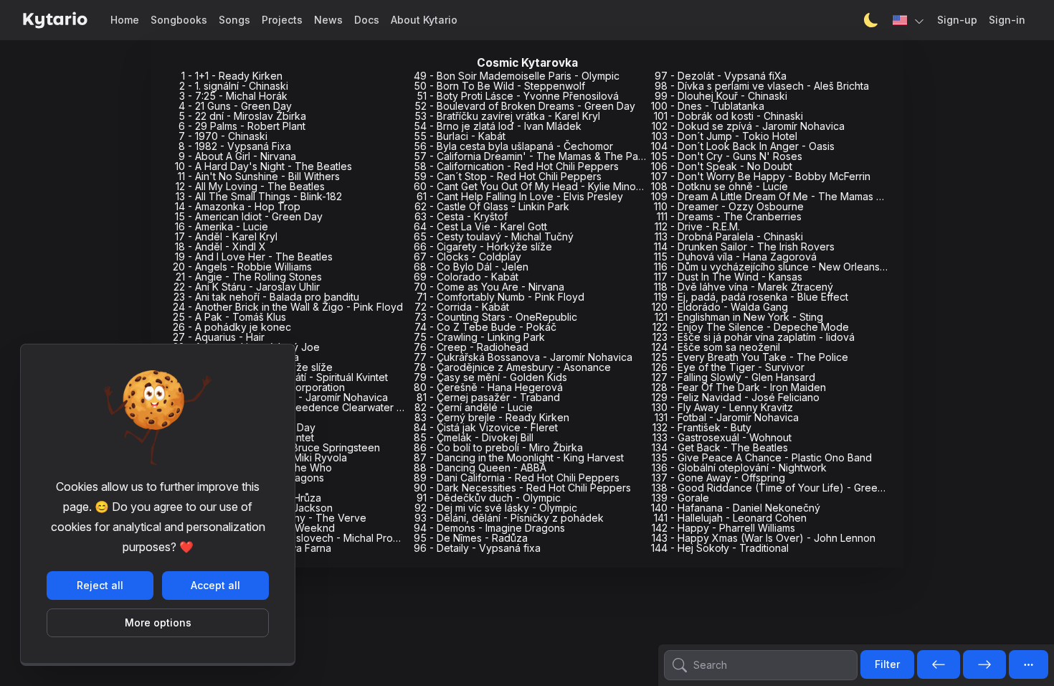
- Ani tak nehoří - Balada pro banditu (266, 297)
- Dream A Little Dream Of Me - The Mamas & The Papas (794, 196)
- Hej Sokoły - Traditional (720, 548)
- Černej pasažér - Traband (488, 397)
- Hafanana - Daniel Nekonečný (735, 508)
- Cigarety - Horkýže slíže (483, 246)
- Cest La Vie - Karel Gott (480, 226)
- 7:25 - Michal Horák (233, 96)
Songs (234, 20)
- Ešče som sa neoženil (716, 347)
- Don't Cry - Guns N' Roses (726, 156)
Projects (282, 20)
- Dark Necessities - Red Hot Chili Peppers (522, 487)
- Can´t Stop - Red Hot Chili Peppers (508, 176)
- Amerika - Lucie (221, 226)
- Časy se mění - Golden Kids (490, 377)
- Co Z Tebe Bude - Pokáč (485, 327)
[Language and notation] (909, 20)
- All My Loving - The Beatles (250, 186)
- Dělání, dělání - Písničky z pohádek (509, 518)
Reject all (100, 585)
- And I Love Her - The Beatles (254, 256)
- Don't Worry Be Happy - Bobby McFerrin (760, 176)
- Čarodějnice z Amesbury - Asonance (512, 367)
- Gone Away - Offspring (718, 477)
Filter (887, 664)
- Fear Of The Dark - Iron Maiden (739, 387)
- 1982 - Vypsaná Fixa (235, 146)
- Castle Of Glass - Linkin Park (491, 206)
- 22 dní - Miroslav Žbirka (242, 116)
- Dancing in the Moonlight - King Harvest (519, 457)
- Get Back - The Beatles (720, 447)
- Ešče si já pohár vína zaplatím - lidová (753, 337)
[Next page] (984, 665)
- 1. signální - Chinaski (233, 86)
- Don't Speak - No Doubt (721, 166)
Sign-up (957, 20)
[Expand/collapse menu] (1028, 664)
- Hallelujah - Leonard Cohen (730, 518)
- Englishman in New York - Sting (739, 317)
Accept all (215, 585)
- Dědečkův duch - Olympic (489, 498)
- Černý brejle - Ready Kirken (491, 417)
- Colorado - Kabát (466, 277)
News (328, 20)
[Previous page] (938, 665)
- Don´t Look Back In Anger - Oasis (743, 146)
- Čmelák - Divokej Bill (473, 437)
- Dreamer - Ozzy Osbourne (729, 206)
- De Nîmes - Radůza (471, 538)
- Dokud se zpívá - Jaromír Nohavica (748, 126)
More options (158, 622)
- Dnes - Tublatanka (707, 106)
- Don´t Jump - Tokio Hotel (724, 136)
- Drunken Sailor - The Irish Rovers (744, 246)
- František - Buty (701, 427)
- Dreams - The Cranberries (729, 216)
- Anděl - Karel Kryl (226, 236)
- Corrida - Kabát (461, 307)
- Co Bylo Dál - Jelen (471, 266)
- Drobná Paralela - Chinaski (729, 236)
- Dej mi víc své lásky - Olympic (495, 508)
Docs (366, 20)
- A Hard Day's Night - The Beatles (263, 166)
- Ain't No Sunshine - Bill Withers (259, 176)
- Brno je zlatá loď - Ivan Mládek (497, 126)
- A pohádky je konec (232, 327)
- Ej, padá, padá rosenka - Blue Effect (751, 297)
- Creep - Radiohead (471, 347)
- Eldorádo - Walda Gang (720, 307)
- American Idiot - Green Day (249, 216)
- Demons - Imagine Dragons (489, 528)
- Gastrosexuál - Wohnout (722, 437)
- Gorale (680, 498)
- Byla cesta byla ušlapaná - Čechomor (513, 146)
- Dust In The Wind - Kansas (728, 277)
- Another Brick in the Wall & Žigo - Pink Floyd (288, 307)
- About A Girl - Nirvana (237, 156)
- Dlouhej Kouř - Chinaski (721, 96)
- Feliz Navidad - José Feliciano (736, 397)
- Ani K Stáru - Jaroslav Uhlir (247, 287)
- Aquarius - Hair (219, 337)
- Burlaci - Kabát (459, 136)
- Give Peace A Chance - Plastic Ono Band (762, 457)
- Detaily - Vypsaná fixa (477, 548)
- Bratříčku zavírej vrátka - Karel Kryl (507, 116)
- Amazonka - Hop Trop (237, 206)
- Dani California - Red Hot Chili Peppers (516, 477)
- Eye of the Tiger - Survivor (728, 367)
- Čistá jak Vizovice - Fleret (486, 427)
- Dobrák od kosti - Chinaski (728, 116)
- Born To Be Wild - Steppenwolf (499, 86)
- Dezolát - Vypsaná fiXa (721, 76)
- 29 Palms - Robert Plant (242, 126)
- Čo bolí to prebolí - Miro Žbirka (498, 447)
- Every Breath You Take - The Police (750, 357)
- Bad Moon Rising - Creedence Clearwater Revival (302, 407)
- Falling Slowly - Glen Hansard (733, 377)
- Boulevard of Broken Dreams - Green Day (524, 106)
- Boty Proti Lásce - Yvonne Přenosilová (518, 96)
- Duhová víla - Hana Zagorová (735, 256)
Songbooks (179, 20)
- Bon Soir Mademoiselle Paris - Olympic (516, 76)
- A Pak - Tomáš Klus (229, 317)
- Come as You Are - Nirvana (489, 287)
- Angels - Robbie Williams (242, 266)
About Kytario (424, 20)
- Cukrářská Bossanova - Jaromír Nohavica (523, 357)
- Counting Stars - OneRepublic (495, 317)
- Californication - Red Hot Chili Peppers (516, 166)
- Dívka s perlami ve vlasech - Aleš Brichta (762, 86)
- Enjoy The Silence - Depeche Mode (750, 327)
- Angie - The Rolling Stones (249, 277)
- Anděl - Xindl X (220, 246)
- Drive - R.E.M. (697, 226)
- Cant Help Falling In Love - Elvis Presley (520, 196)
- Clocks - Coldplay (467, 256)
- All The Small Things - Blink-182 (259, 196)
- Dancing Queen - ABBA (480, 467)
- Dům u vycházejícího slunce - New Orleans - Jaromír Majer (804, 266)
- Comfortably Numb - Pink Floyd (500, 297)
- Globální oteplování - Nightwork (739, 467)
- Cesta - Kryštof (461, 216)
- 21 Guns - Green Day (235, 106)
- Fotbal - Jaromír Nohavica (727, 417)
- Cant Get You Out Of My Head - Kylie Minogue (534, 186)
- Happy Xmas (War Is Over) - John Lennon (763, 538)
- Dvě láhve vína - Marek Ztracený (743, 287)
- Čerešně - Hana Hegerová (488, 387)
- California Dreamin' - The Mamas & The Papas (534, 156)
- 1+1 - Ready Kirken (232, 76)
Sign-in (1007, 20)
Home (124, 20)
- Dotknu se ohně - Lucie (719, 186)
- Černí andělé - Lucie (473, 407)
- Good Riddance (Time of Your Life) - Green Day (778, 487)
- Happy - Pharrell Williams (723, 528)
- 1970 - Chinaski (223, 136)
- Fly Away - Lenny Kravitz (722, 407)
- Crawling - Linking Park (479, 337)
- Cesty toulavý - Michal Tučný (494, 236)
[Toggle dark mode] (871, 20)
